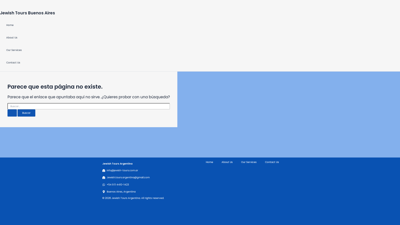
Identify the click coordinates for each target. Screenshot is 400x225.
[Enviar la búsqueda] (12, 113)
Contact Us (13, 62)
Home (10, 25)
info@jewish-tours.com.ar (122, 170)
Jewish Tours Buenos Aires (27, 13)
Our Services (14, 50)
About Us (11, 37)
